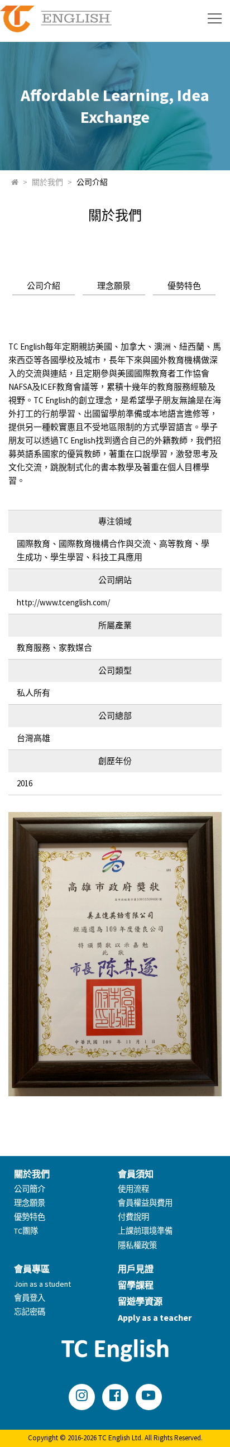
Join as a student (42, 1284)
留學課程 (136, 1285)
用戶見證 (136, 1268)
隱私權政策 (137, 1245)
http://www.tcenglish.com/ (63, 602)
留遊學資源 (140, 1301)
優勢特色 (184, 285)
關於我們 (47, 182)
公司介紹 (92, 182)
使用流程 (133, 1189)
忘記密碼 (29, 1312)
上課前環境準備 (145, 1231)
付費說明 (133, 1217)
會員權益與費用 (145, 1203)
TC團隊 (26, 1231)
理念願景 (114, 285)
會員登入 (29, 1298)
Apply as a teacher (154, 1317)
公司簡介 (29, 1189)
